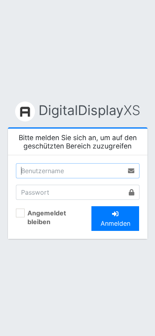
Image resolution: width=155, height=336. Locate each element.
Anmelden (115, 223)
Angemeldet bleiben (46, 217)
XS (89, 110)
